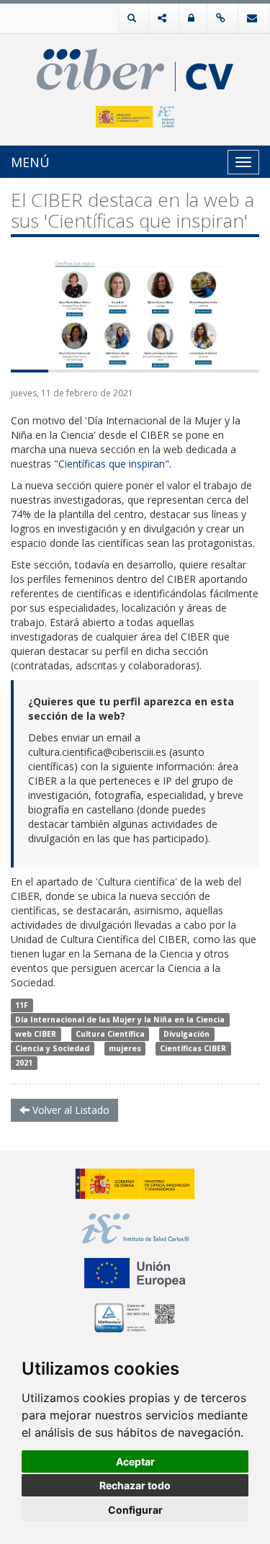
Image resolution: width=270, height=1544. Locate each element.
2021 (23, 1063)
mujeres (125, 1048)
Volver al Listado (69, 1110)
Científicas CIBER (193, 1048)
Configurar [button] (135, 1510)
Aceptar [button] (135, 1461)
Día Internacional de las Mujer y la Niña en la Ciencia (120, 1019)
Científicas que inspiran (111, 463)
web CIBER (35, 1034)
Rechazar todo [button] (135, 1485)
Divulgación (186, 1034)
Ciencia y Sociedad (52, 1048)
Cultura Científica (110, 1034)
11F (21, 1005)
